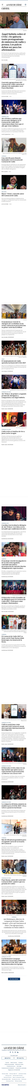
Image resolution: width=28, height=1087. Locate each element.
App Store (8, 1058)
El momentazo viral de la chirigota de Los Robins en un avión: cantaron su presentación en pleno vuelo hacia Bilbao (14, 324)
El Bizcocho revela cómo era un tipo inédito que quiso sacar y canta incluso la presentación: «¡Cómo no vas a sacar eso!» (13, 770)
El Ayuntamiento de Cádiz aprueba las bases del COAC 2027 (14, 362)
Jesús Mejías (4, 371)
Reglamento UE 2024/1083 (14, 1069)
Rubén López (4, 408)
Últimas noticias (18, 1081)
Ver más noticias (14, 979)
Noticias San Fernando (17, 1075)
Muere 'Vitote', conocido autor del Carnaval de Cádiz (13, 195)
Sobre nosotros (13, 1062)
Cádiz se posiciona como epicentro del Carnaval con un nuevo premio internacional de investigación (13, 727)
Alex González (5, 60)
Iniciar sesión (25, 5)
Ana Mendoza (5, 650)
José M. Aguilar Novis (6, 134)
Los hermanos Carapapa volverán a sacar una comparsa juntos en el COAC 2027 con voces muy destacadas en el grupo (14, 961)
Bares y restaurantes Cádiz (18, 1077)
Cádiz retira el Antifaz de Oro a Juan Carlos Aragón (13, 432)
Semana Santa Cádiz (6, 1079)
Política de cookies (19, 1064)
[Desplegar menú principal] (2, 5)
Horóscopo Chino (10, 1081)
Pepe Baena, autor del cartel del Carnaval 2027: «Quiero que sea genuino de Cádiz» (13, 882)
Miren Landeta (5, 171)
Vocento (7, 1062)
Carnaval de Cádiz (22, 1073)
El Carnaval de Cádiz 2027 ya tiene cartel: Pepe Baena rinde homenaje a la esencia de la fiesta (13, 639)
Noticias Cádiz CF (13, 1073)
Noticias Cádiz (5, 1073)
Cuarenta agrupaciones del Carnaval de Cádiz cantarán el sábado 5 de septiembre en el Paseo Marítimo (13, 85)
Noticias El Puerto (7, 1077)
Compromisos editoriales (21, 1068)
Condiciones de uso (11, 1066)
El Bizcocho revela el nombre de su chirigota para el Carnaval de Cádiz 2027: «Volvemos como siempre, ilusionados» (14, 600)
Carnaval (5, 8)
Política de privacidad (9, 1064)
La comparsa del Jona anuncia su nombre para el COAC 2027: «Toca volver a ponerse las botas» (14, 806)
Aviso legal (19, 1066)
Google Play (21, 1058)
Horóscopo (23, 1079)
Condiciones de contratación (8, 1068)
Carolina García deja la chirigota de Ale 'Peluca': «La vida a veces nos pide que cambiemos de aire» (14, 527)
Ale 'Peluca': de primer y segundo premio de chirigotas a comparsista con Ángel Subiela (14, 396)
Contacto (20, 1062)
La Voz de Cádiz (5, 96)
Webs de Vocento (22, 1084)
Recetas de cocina (16, 1079)
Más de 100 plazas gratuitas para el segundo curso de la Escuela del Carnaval (14, 841)
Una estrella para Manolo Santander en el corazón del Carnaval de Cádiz (12, 160)
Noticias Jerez (9, 1075)
